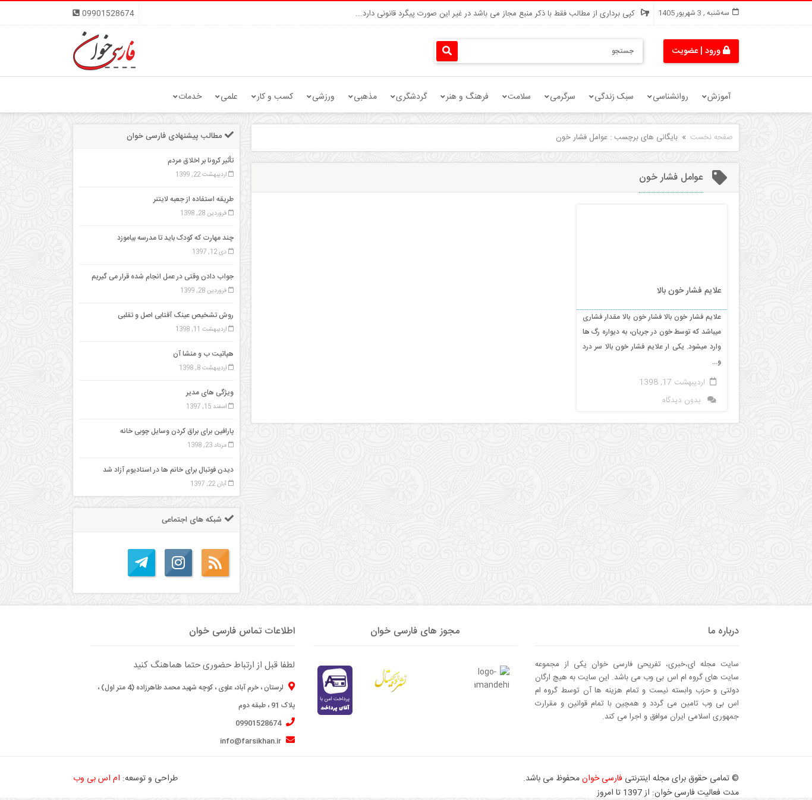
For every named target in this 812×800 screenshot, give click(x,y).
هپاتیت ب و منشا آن (203, 354)
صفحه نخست (711, 137)
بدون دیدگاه (681, 400)
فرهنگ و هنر (467, 97)
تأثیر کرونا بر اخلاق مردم (201, 161)
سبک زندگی (614, 97)
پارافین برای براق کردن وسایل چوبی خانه (177, 431)
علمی (229, 97)
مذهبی (365, 97)
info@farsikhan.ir (251, 741)
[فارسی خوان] (104, 51)
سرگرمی (562, 97)
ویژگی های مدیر (210, 393)
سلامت (519, 97)
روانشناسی (670, 97)
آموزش (719, 97)
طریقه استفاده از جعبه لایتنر (193, 199)
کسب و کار (275, 97)
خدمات (190, 97)
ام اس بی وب (96, 778)
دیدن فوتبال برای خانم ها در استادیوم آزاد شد (168, 470)
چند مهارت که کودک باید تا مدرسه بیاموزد (175, 238)
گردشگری (411, 97)
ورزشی (323, 97)
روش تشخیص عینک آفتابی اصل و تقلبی (176, 315)
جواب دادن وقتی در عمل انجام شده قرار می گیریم (163, 277)
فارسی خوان (602, 778)
